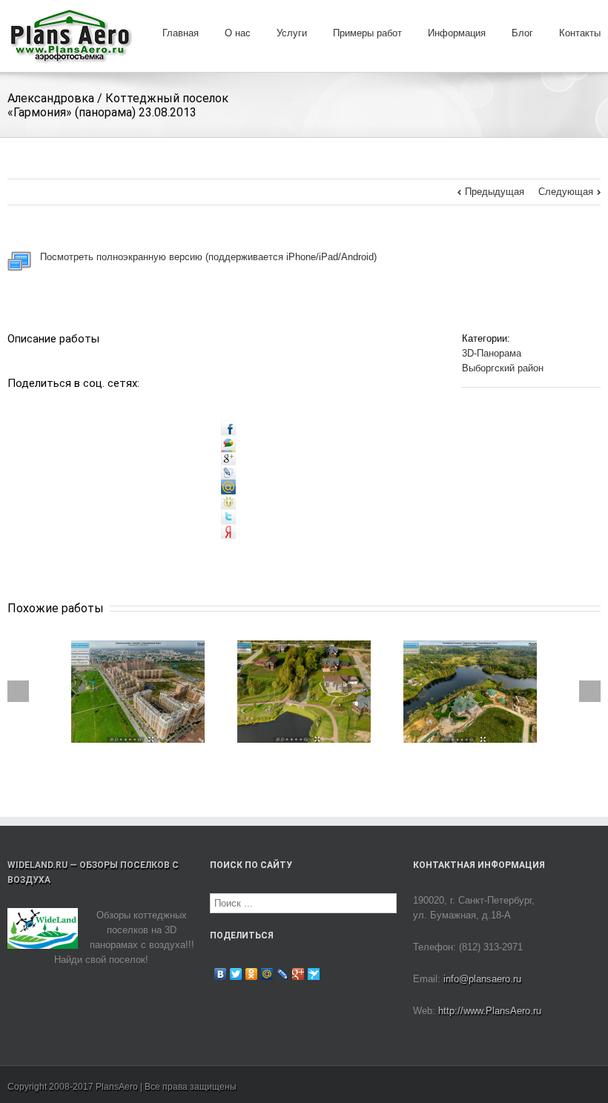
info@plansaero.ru (482, 978)
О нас (238, 33)
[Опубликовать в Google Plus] (228, 457)
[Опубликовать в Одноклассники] (228, 501)
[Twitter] (236, 974)
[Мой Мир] (267, 974)
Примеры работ (367, 33)
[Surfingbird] (314, 974)
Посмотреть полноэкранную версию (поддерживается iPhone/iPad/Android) (204, 256)
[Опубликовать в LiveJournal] (228, 471)
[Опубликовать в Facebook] (228, 427)
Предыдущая (494, 191)
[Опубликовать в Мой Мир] (228, 486)
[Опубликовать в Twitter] (228, 516)
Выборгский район (502, 368)
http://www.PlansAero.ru (489, 1010)
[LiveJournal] (283, 974)
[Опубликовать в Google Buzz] (228, 442)
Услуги (292, 33)
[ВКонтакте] (220, 974)
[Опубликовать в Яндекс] (228, 531)
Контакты (580, 33)
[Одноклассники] (252, 974)
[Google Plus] (298, 974)
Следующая (565, 191)
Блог (522, 33)
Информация (457, 33)
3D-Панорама (491, 353)
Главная (180, 33)
